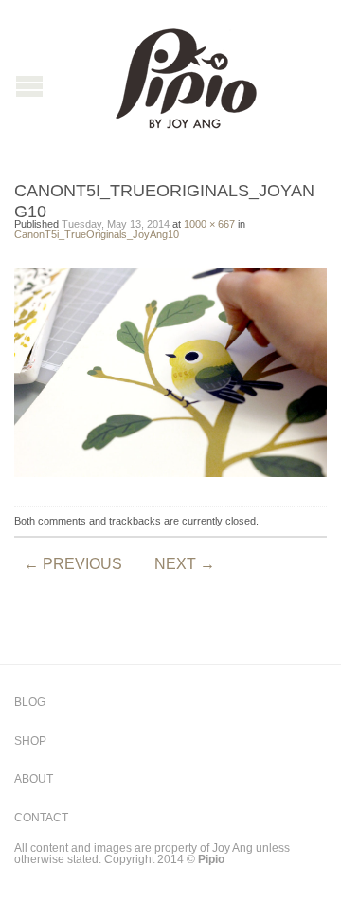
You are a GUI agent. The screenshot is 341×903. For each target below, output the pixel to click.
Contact (41, 817)
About (33, 778)
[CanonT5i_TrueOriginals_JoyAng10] (170, 372)
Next (184, 564)
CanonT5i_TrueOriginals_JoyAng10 (96, 234)
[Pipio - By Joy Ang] (185, 74)
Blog (29, 702)
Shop (30, 740)
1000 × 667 (209, 224)
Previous (73, 564)
